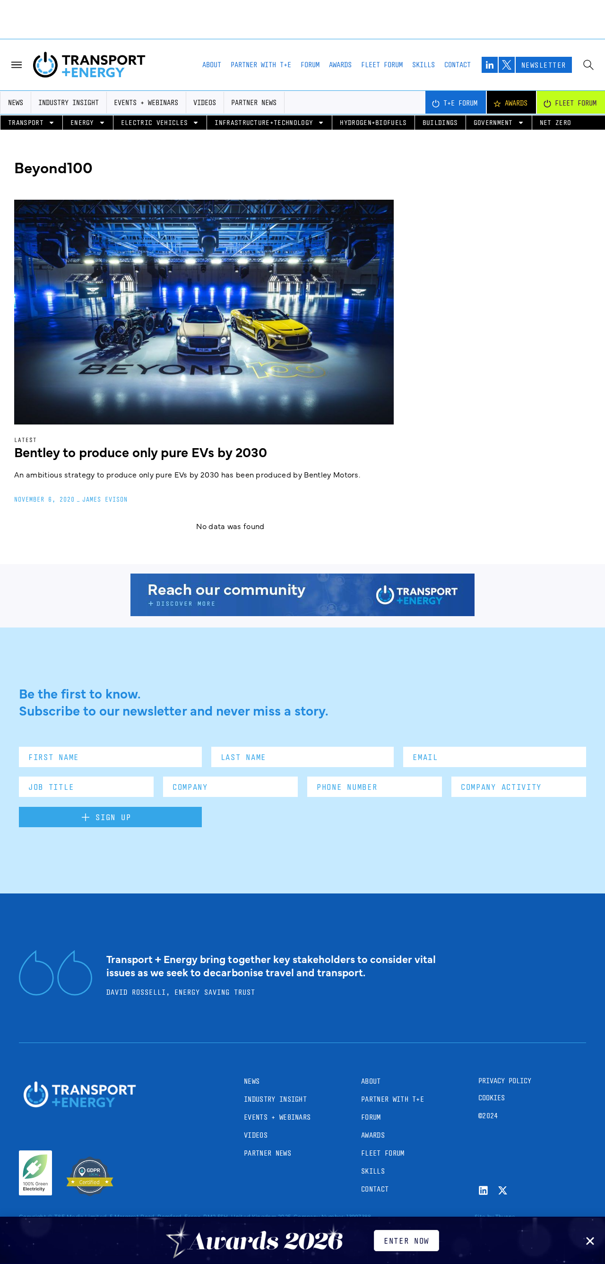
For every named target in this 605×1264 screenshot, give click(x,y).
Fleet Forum (382, 64)
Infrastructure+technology (264, 122)
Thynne (505, 1216)
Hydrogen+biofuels (373, 122)
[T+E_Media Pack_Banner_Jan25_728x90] (302, 613)
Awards (340, 64)
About (211, 64)
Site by (484, 1216)
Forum (310, 64)
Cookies (491, 1097)
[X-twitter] (503, 1190)
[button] (590, 1241)
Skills (423, 64)
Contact (457, 64)
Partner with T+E (261, 64)
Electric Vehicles (154, 122)
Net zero (555, 122)
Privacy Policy (504, 1080)
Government (493, 122)
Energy (82, 122)
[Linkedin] (483, 1190)
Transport (25, 122)
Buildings (440, 122)
